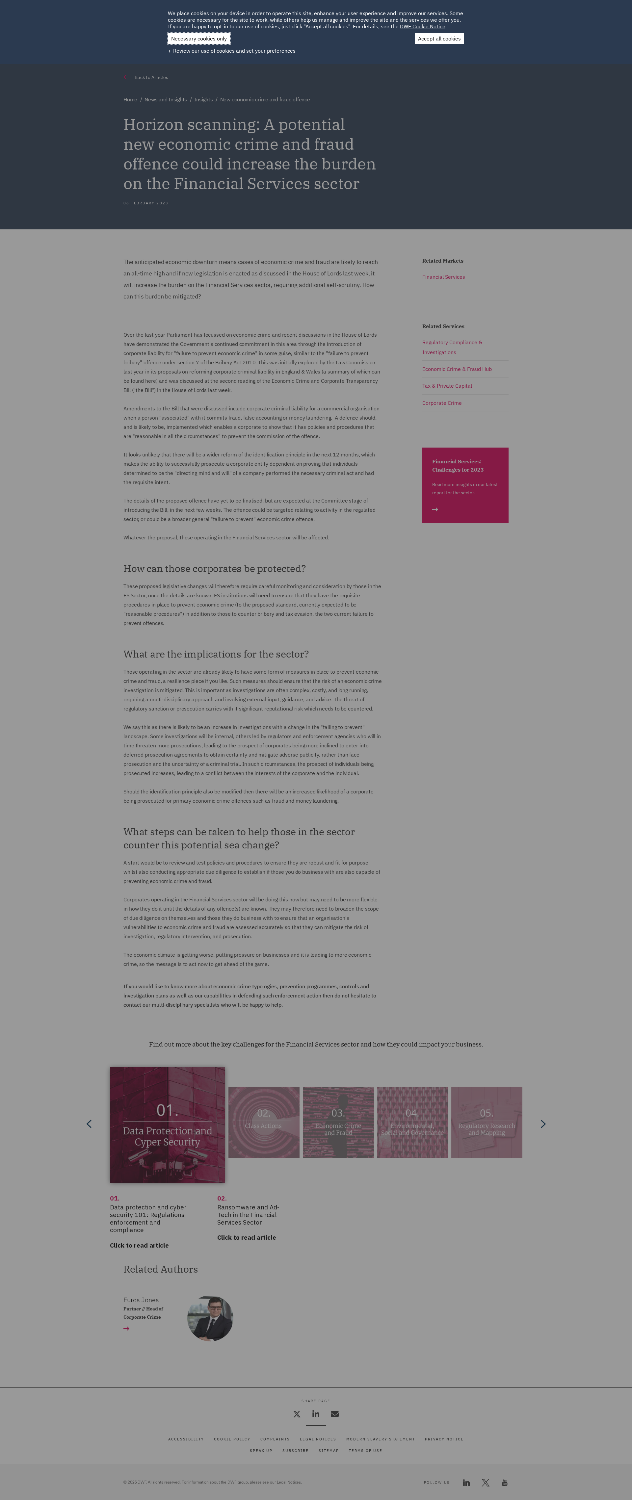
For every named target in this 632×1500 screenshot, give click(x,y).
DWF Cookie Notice (422, 26)
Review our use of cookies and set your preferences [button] (234, 50)
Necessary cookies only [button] (199, 38)
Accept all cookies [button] (439, 38)
